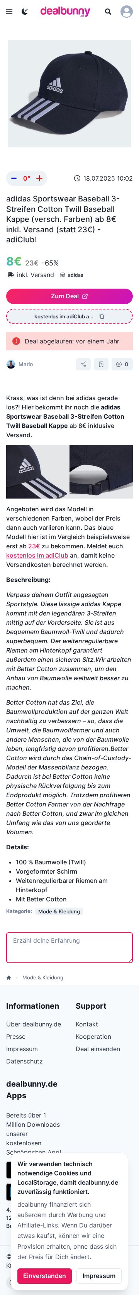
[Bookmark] (101, 364)
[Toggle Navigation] (9, 11)
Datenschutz (24, 1061)
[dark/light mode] (24, 11)
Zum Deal (65, 296)
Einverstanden (44, 1276)
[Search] (108, 11)
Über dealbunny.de (33, 1024)
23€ (34, 546)
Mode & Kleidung (42, 977)
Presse (15, 1036)
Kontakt (87, 1024)
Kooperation (93, 1036)
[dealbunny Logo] (68, 11)
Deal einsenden (98, 1049)
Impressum (99, 1276)
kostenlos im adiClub (37, 555)
